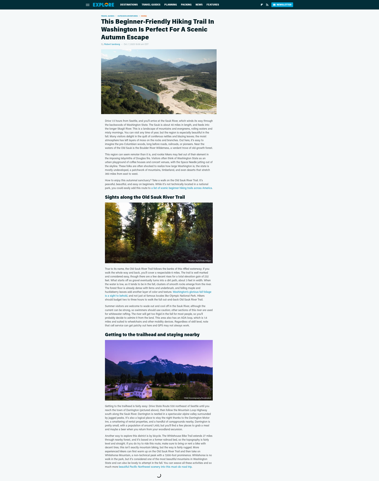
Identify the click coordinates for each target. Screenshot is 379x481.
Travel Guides (151, 4)
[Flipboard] (262, 5)
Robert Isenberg (112, 44)
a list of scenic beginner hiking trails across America (181, 188)
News (199, 4)
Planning (170, 4)
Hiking (144, 16)
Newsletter (284, 4)
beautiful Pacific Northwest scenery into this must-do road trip (155, 466)
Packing (186, 4)
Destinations (129, 4)
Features (213, 4)
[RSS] (267, 5)
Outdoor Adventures (128, 16)
